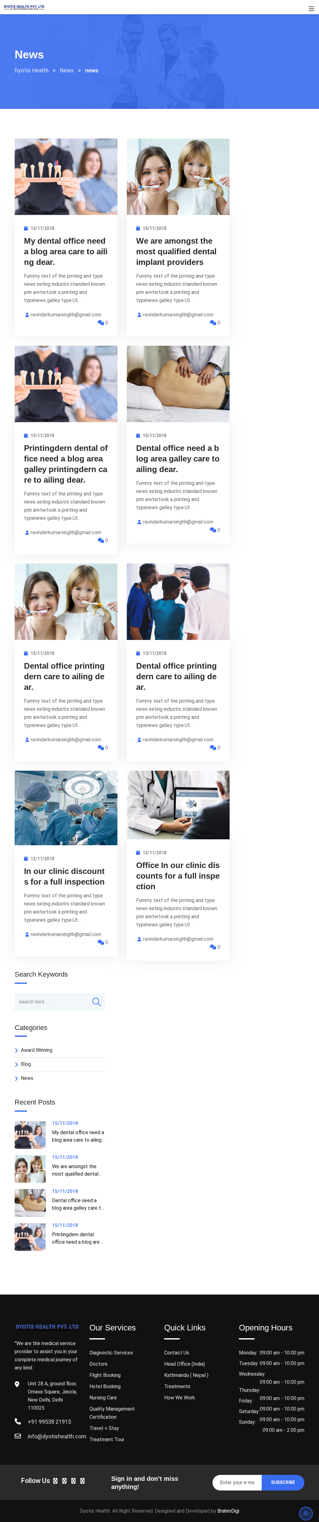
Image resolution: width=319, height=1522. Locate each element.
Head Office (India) (184, 1364)
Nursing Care (103, 1398)
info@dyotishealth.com (57, 1436)
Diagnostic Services (111, 1353)
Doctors (98, 1364)
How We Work (179, 1398)
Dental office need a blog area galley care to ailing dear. (178, 458)
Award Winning (36, 1050)
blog (26, 1064)
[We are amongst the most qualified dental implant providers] (33, 1169)
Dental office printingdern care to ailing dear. (64, 676)
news (27, 1078)
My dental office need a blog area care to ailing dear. (65, 251)
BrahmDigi (228, 1511)
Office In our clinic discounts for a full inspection (178, 876)
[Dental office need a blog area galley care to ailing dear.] (33, 1203)
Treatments (177, 1386)
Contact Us (176, 1353)
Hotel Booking (105, 1386)
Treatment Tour (106, 1439)
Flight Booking (105, 1375)
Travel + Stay (104, 1428)
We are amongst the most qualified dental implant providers (176, 251)
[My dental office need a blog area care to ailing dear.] (33, 1135)
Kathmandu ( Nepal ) (186, 1375)
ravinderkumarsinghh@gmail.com (66, 315)
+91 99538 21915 (49, 1421)
